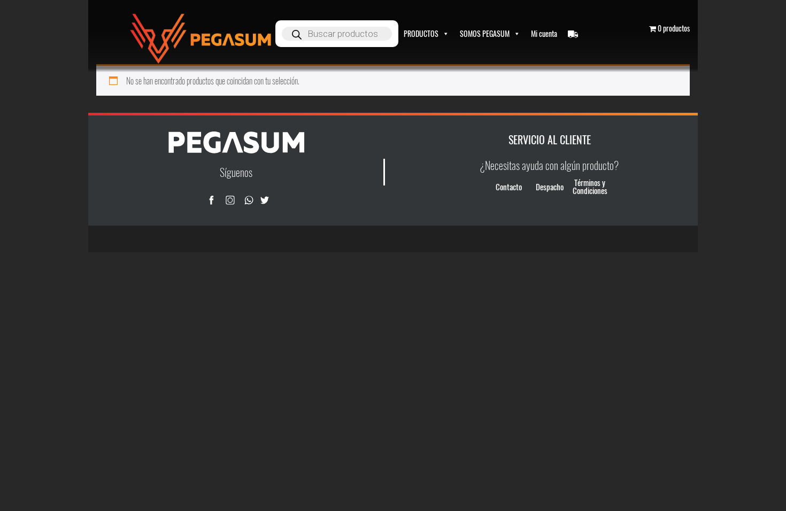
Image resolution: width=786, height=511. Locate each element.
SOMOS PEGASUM (485, 33)
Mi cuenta (544, 33)
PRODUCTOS (421, 33)
